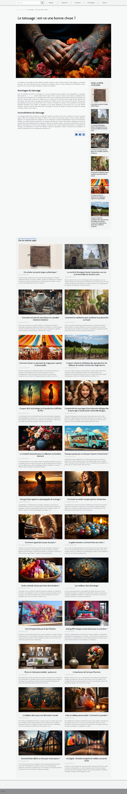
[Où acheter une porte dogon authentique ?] (100, 95)
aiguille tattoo (30, 96)
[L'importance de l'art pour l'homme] (86, 656)
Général (104, 3)
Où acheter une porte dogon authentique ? (99, 105)
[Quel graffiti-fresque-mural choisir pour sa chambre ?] (86, 613)
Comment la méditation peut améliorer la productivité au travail (99, 174)
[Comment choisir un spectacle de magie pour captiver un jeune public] (100, 186)
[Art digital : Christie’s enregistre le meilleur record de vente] (86, 743)
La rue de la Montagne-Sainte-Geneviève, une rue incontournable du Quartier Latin (99, 127)
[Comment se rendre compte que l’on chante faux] (86, 483)
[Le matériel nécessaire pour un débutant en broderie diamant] (40, 438)
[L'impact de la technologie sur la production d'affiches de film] (40, 393)
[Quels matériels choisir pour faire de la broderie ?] (40, 570)
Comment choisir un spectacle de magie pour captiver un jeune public (98, 196)
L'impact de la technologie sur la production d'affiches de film (40, 409)
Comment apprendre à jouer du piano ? (40, 542)
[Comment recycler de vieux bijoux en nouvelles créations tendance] (100, 141)
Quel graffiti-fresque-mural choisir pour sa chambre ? (86, 629)
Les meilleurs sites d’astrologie (86, 586)
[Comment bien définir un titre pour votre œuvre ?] (40, 743)
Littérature (78, 3)
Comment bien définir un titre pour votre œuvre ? (40, 758)
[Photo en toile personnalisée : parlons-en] (40, 656)
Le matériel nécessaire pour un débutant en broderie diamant (40, 455)
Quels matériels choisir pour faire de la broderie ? (40, 586)
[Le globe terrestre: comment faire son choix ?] (86, 527)
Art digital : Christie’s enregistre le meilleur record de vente (86, 759)
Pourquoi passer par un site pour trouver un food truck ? (86, 454)
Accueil (18, 10)
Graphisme (64, 3)
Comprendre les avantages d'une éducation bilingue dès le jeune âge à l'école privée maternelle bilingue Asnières (86, 410)
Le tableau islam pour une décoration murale (40, 715)
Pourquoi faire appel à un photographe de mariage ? (40, 499)
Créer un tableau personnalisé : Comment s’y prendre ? (86, 715)
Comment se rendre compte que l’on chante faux (86, 499)
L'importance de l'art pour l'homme (86, 672)
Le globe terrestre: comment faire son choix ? (86, 542)
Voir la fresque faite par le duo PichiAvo (40, 629)
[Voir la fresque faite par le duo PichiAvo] (40, 613)
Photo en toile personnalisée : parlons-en (40, 672)
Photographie (91, 3)
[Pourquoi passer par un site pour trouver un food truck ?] (86, 438)
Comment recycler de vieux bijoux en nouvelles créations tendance (99, 151)
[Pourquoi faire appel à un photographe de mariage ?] (40, 483)
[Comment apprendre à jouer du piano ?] (40, 527)
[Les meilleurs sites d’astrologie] (86, 570)
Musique (51, 3)
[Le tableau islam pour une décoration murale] (40, 699)
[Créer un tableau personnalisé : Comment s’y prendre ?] (86, 699)
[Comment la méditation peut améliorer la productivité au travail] (100, 163)
